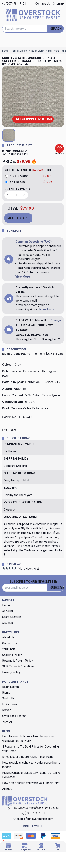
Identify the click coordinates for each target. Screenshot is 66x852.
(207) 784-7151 (15, 3)
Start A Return (11, 617)
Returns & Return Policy (17, 660)
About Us (8, 637)
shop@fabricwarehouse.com (34, 819)
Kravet (6, 710)
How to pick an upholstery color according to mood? (31, 765)
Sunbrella (8, 698)
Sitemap (58, 3)
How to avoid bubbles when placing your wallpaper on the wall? (28, 738)
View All (7, 721)
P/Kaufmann (10, 704)
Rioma (6, 692)
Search (56, 28)
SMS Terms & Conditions (18, 666)
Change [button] (56, 320)
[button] (8, 135)
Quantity (17, 189)
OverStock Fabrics (14, 716)
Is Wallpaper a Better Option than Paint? (28, 756)
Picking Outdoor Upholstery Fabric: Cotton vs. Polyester (31, 775)
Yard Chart (8, 649)
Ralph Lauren (19, 150)
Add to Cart (18, 218)
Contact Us (42, 3)
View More (22, 276)
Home (6, 605)
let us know (47, 309)
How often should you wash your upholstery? (31, 783)
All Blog (7, 788)
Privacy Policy (11, 672)
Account (7, 611)
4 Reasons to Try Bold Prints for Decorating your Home (30, 749)
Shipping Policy (12, 655)
